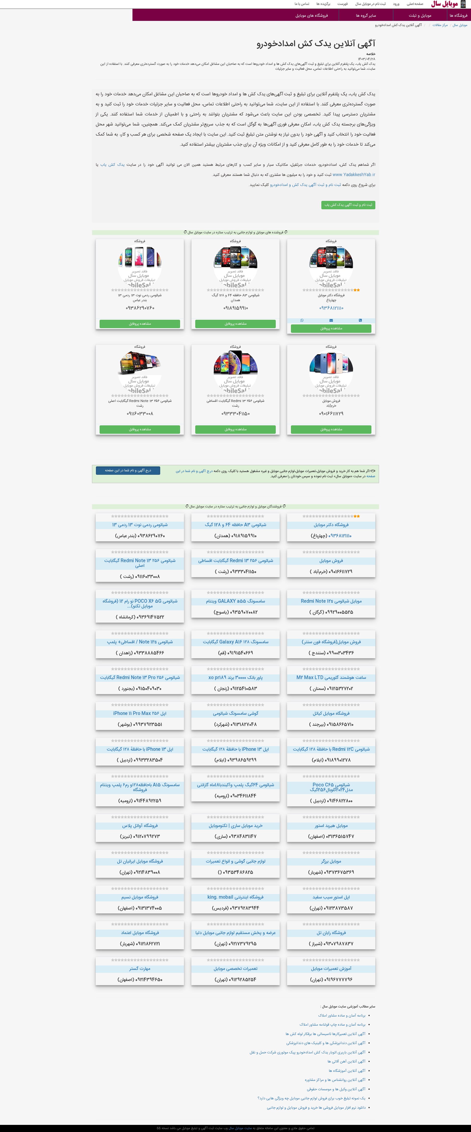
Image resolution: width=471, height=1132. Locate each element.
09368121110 (331, 308)
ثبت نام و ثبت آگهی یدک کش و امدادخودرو (305, 185)
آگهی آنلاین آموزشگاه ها (347, 1071)
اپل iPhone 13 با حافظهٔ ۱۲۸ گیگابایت (235, 749)
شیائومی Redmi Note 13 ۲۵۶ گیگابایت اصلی (139, 563)
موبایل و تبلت (420, 16)
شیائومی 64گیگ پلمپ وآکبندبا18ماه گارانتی (235, 785)
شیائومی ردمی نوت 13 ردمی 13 (140, 525)
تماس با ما (302, 4)
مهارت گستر (140, 969)
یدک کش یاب (112, 165)
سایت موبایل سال (240, 1128)
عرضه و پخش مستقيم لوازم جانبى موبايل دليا (235, 933)
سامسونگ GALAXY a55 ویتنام (235, 601)
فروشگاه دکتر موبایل (331, 525)
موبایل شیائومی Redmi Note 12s (331, 601)
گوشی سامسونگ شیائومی (235, 713)
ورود (396, 4)
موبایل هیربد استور (331, 826)
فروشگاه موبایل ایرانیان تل (140, 861)
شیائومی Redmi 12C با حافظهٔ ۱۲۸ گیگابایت (331, 749)
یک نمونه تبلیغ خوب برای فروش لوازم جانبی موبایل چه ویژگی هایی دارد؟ (312, 1098)
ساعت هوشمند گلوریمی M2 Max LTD (331, 678)
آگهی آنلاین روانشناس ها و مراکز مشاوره (335, 1080)
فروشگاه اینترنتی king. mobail (235, 897)
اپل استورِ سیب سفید (331, 897)
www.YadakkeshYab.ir (354, 175)
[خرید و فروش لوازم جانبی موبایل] (360, 321)
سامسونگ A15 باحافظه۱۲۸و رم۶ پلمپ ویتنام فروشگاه (140, 788)
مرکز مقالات (440, 25)
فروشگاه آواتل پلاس (140, 826)
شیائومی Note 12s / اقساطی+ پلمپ (140, 642)
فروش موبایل (331, 561)
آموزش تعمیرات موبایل (331, 969)
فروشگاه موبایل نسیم (139, 897)
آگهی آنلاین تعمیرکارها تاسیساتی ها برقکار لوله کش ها (326, 1034)
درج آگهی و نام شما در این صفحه (128, 471)
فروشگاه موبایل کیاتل (331, 713)
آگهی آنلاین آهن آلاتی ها (346, 1062)
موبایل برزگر (331, 861)
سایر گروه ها (366, 16)
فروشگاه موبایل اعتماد (140, 933)
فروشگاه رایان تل (331, 933)
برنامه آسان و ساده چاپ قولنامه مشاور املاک (333, 1025)
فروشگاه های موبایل (312, 16)
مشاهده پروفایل (331, 329)
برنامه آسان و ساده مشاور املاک (342, 1016)
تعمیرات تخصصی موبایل (235, 969)
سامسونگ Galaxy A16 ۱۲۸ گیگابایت (235, 642)
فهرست (343, 4)
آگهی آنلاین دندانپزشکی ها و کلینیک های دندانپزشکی (326, 1043)
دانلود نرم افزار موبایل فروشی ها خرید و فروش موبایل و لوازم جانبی (316, 1108)
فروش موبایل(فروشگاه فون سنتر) (331, 642)
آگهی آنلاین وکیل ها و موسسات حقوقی (336, 1089)
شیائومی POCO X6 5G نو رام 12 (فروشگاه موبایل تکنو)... (140, 604)
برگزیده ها (323, 4)
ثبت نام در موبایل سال (370, 4)
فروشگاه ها (459, 16)
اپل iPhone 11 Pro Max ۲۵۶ (139, 713)
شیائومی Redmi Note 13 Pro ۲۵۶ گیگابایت (140, 678)
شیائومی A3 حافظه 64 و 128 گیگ (235, 525)
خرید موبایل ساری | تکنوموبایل (235, 826)
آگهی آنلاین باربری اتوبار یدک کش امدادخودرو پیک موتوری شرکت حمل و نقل (308, 1052)
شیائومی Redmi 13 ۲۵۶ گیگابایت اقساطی (235, 561)
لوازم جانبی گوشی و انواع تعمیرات (235, 861)
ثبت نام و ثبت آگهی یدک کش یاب (348, 205)
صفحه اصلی (415, 4)
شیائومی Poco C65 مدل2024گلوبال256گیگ (331, 788)
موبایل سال (460, 25)
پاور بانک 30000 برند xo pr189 (236, 678)
